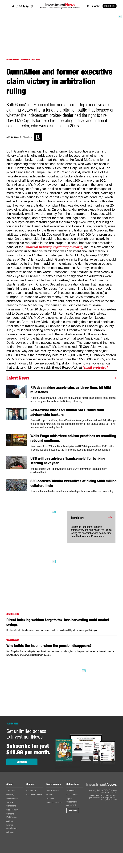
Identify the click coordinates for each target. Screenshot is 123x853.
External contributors (11, 826)
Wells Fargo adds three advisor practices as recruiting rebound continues (73, 438)
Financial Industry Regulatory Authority (53, 247)
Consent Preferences (11, 815)
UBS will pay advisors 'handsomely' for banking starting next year (67, 460)
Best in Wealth (52, 790)
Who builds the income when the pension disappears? (49, 645)
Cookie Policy (12, 810)
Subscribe (22, 761)
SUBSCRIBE (109, 6)
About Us (10, 790)
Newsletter (71, 790)
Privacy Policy (12, 798)
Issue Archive (72, 794)
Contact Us (31, 790)
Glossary (10, 794)
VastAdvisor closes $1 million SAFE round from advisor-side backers (67, 412)
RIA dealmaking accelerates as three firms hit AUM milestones (70, 389)
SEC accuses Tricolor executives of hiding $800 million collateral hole (73, 483)
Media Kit (50, 798)
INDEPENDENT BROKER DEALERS (23, 59)
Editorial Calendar (54, 802)
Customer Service (34, 794)
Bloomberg (27, 137)
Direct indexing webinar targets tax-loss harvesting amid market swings (57, 622)
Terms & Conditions (11, 804)
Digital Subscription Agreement (72, 801)
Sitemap (9, 832)
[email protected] (95, 367)
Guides (49, 794)
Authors (9, 821)
